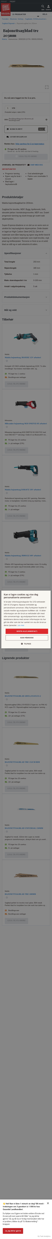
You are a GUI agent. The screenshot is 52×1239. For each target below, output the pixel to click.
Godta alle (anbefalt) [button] (27, 631)
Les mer (21, 625)
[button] (26, 643)
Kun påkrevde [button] (27, 638)
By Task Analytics (44, 1236)
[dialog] (26, 619)
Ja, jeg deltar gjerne (13, 1231)
